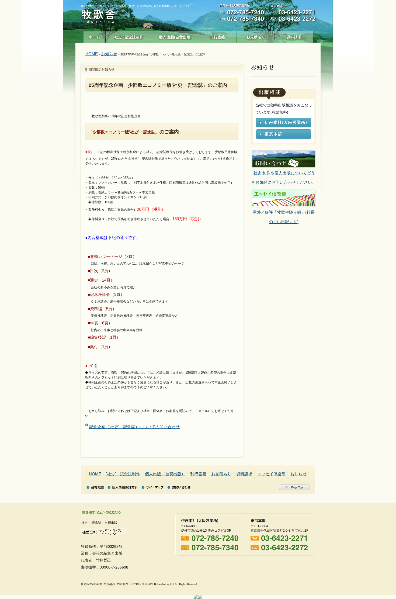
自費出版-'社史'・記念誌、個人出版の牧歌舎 (98, 16)
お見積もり (256, 36)
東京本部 (283, 134)
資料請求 (294, 36)
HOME (91, 53)
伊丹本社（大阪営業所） (283, 123)
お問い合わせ (178, 487)
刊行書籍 (217, 36)
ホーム (94, 36)
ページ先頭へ (294, 487)
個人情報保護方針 (122, 487)
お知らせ (109, 53)
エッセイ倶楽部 (271, 474)
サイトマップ (152, 487)
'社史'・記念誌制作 (129, 36)
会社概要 (95, 487)
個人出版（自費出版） (175, 36)
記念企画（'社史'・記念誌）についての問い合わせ (134, 426)
